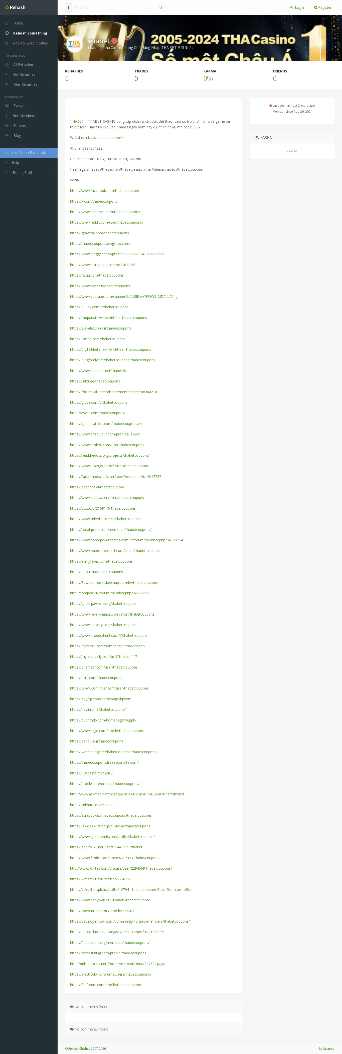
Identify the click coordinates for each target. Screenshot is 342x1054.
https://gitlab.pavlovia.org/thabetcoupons (103, 603)
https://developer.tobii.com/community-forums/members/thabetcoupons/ (130, 921)
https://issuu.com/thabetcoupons (97, 275)
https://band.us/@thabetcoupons (96, 741)
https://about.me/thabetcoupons (96, 571)
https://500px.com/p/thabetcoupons (99, 307)
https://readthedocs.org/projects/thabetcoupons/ (110, 455)
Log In (299, 7)
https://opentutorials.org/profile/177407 (102, 910)
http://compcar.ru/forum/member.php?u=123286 (109, 593)
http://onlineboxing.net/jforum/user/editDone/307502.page (117, 963)
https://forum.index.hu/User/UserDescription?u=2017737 (115, 476)
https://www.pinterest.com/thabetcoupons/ (105, 211)
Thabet (99, 40)
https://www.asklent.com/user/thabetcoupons (107, 444)
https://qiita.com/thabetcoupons (96, 677)
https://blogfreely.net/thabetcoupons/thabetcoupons (112, 359)
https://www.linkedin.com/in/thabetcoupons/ (106, 518)
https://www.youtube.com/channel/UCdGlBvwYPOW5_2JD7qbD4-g (124, 296)
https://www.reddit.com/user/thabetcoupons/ (106, 222)
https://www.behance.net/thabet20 (98, 370)
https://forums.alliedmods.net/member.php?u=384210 (113, 391)
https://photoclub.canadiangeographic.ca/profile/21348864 (117, 931)
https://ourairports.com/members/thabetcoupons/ (110, 529)
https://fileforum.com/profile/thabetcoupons (106, 984)
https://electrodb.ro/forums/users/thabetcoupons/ (110, 974)
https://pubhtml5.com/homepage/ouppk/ (103, 720)
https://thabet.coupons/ (104, 137)
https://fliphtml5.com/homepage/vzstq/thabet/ (107, 646)
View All (292, 151)
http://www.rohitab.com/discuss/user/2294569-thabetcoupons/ (121, 868)
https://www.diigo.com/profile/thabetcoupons (107, 730)
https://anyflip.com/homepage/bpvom (100, 699)
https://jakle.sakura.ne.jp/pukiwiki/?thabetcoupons (110, 826)
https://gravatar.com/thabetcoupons (99, 233)
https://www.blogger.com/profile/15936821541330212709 (117, 254)
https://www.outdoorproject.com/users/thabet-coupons (115, 550)
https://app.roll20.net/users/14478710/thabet (106, 847)
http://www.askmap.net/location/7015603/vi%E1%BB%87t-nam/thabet (127, 794)
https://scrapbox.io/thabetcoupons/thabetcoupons (111, 815)
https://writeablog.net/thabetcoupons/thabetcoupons (113, 751)
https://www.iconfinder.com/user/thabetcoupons (109, 688)
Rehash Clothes (79, 1049)
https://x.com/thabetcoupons (93, 201)
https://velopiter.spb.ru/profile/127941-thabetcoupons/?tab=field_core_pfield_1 (133, 889)
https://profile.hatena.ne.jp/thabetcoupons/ (104, 783)
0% (208, 78)
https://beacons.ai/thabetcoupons (97, 487)
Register (324, 7)
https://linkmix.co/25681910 (92, 804)
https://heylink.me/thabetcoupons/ (98, 709)
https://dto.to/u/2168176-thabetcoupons (103, 508)
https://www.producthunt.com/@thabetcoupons (108, 635)
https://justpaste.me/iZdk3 (91, 773)
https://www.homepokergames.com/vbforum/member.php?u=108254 (126, 540)
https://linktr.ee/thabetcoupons (95, 381)
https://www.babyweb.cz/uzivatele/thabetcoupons (110, 900)
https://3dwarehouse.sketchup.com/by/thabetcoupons (114, 582)
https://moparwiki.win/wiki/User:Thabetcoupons (108, 317)
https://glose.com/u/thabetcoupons (98, 402)
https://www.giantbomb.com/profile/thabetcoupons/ (112, 836)
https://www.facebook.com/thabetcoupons (105, 190)
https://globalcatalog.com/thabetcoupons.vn (106, 423)
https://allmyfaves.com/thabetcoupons (101, 561)
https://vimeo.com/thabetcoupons (97, 339)
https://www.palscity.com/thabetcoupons (103, 624)
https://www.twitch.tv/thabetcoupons (100, 286)
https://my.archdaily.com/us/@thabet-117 (103, 656)
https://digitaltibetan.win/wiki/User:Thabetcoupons (110, 349)
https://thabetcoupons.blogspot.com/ (100, 243)
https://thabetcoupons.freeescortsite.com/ (104, 762)
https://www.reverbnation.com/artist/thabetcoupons (112, 614)
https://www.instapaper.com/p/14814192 (103, 264)
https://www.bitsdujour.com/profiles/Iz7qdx (105, 434)
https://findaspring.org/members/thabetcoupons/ (109, 942)
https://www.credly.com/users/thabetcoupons (107, 497)
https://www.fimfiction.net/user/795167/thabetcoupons (114, 857)
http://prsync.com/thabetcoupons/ (97, 412)
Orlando (328, 1049)
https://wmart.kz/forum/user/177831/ (100, 879)
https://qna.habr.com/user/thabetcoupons (104, 667)
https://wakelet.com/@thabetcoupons (100, 328)
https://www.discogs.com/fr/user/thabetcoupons (109, 465)
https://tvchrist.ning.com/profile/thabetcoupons (108, 953)
